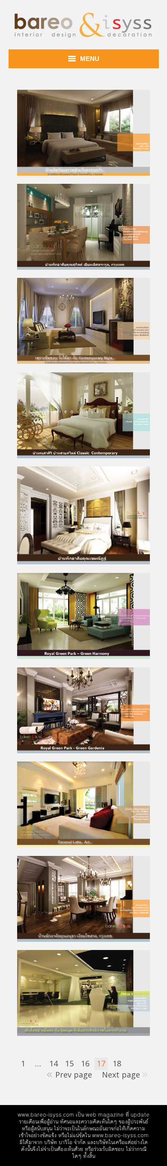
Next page (121, 1074)
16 (85, 1063)
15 (69, 1063)
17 (101, 1063)
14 (53, 1063)
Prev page (73, 1074)
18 (117, 1063)
